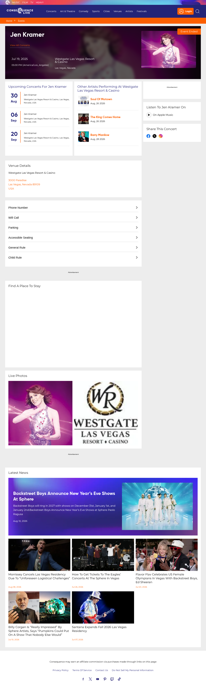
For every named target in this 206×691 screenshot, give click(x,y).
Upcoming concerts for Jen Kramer (37, 87)
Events (21, 20)
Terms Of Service (82, 670)
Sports (96, 11)
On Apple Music (163, 114)
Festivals (142, 11)
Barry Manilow (99, 135)
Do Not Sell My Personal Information (132, 670)
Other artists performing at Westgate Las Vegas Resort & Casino (107, 88)
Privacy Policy (61, 670)
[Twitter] (94, 678)
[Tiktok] (123, 678)
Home (9, 20)
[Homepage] (21, 11)
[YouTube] (101, 678)
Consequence (7, 2)
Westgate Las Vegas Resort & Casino (74, 60)
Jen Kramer (30, 94)
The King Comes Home (105, 117)
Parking (13, 227)
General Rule (16, 247)
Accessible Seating (20, 237)
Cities (106, 11)
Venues (118, 11)
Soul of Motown (101, 99)
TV (31, 2)
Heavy (40, 2)
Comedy (83, 11)
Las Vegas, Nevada (65, 67)
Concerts (51, 11)
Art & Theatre (67, 11)
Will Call (13, 217)
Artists (129, 11)
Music (16, 2)
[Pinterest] (108, 678)
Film (25, 2)
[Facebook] (87, 678)
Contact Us (101, 670)
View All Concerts (20, 45)
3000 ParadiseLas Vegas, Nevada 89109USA (24, 184)
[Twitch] (115, 678)
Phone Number (18, 207)
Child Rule (15, 257)
